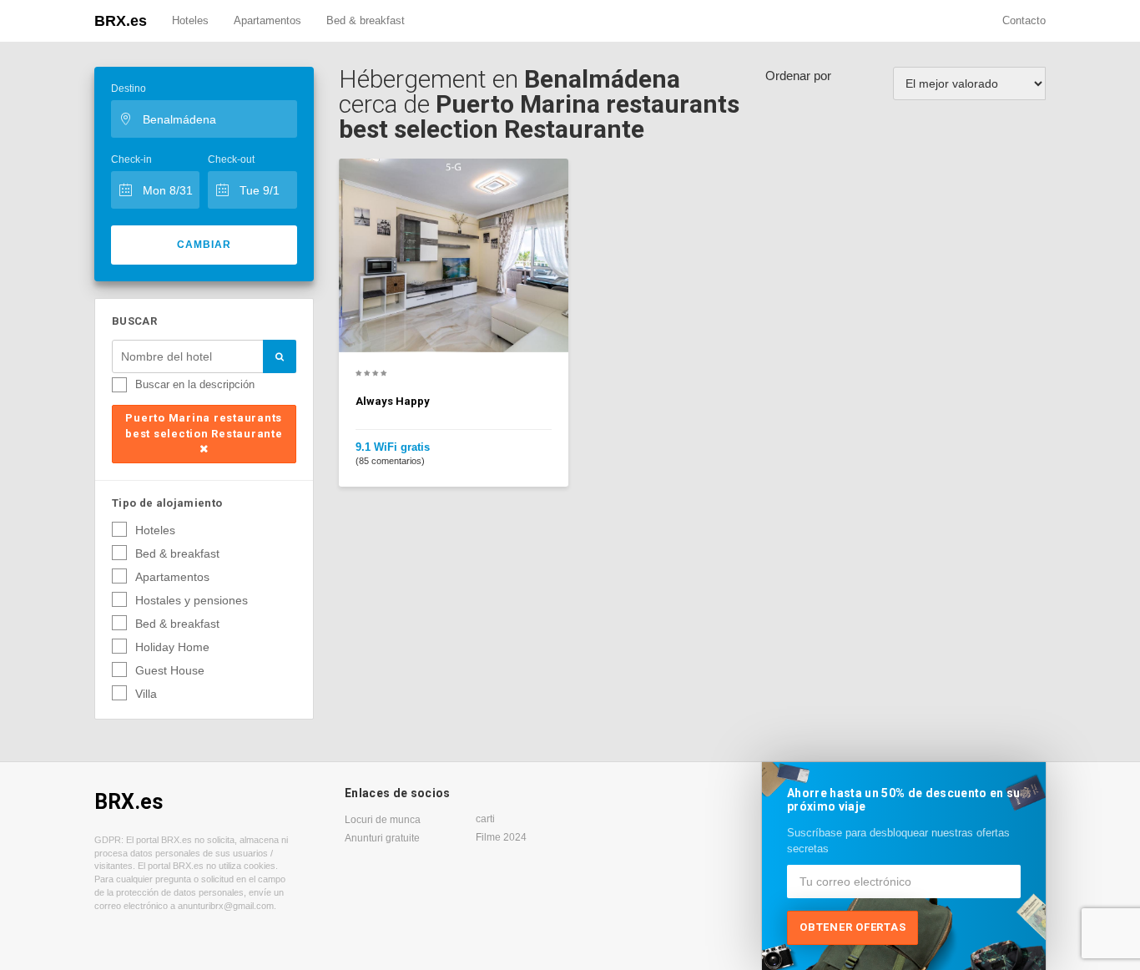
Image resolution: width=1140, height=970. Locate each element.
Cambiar (204, 244)
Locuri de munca (383, 820)
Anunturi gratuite (382, 838)
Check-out (231, 159)
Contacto (1024, 20)
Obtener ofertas (852, 927)
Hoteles (190, 20)
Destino (128, 88)
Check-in (131, 159)
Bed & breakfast (365, 20)
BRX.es (120, 21)
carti (485, 819)
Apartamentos (267, 20)
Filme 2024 (501, 837)
